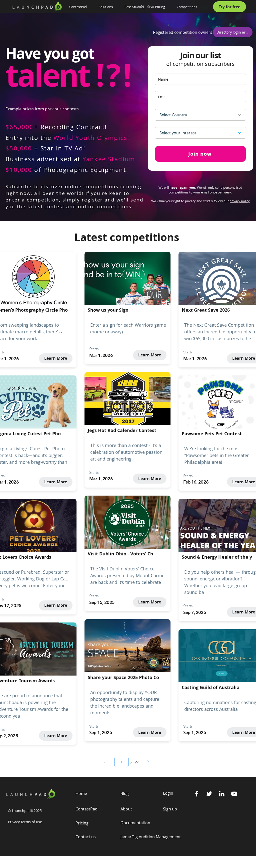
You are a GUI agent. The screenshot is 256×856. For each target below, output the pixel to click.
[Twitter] (209, 793)
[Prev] (105, 762)
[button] (108, 7)
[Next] (148, 762)
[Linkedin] (222, 793)
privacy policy (240, 201)
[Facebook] (196, 793)
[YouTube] (234, 793)
